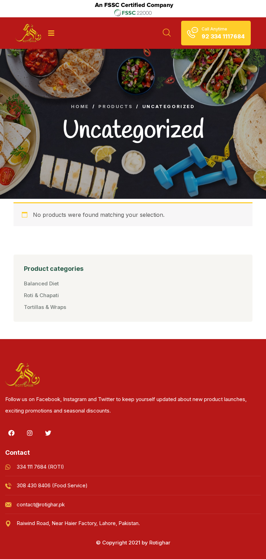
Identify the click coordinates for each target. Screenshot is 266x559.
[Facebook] (11, 433)
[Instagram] (30, 433)
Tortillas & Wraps (45, 307)
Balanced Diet (41, 283)
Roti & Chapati (41, 295)
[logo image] (28, 33)
